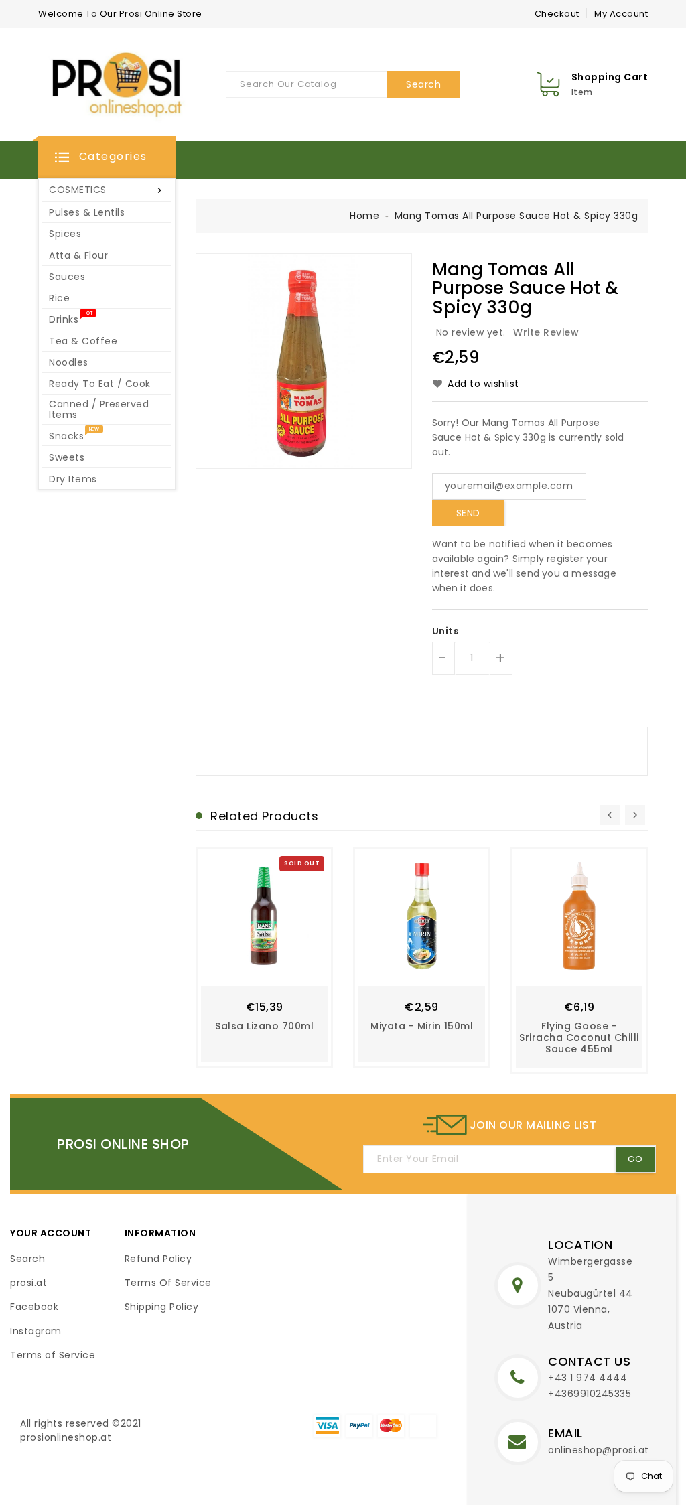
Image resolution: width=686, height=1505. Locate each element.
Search (27, 1258)
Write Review (546, 332)
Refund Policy (158, 1258)
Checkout (557, 13)
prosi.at (28, 1282)
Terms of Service (52, 1355)
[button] (107, 157)
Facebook (34, 1306)
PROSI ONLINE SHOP (123, 1144)
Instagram (36, 1331)
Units (446, 631)
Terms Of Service (168, 1282)
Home (364, 215)
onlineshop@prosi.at (598, 1450)
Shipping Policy (162, 1306)
